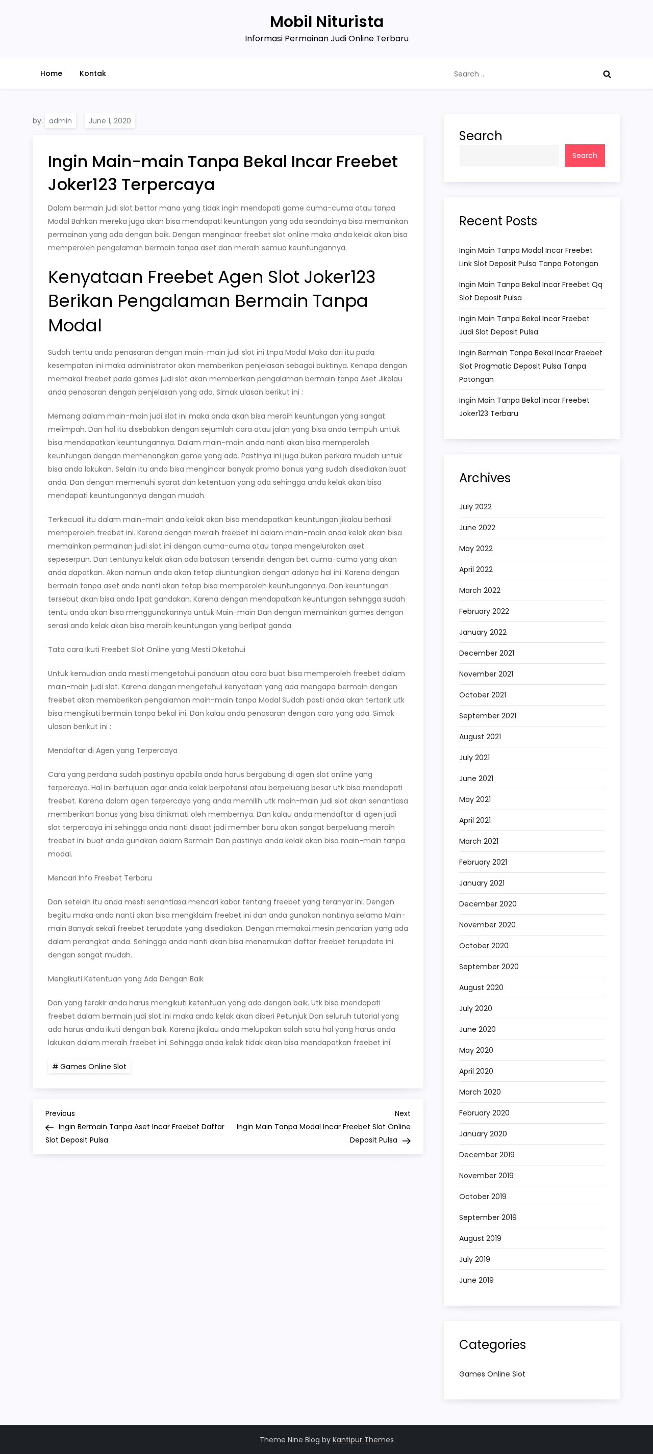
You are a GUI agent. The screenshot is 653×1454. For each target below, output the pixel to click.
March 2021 (478, 841)
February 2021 (483, 862)
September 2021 (487, 716)
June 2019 (476, 1280)
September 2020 (489, 967)
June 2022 (477, 528)
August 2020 (481, 987)
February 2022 (484, 611)
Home (51, 73)
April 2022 (476, 569)
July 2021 (474, 757)
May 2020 (476, 1050)
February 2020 (484, 1113)
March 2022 (479, 590)
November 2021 (486, 674)
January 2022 (483, 632)
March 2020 (480, 1092)
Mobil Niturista (327, 22)
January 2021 (482, 883)
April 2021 (475, 820)
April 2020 (476, 1071)
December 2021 (486, 653)
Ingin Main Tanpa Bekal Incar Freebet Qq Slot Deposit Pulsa (530, 291)
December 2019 (487, 1155)
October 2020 (484, 946)
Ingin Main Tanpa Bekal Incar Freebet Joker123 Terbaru (524, 407)
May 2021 (475, 799)
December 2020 (488, 904)
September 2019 (488, 1217)
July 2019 (474, 1259)
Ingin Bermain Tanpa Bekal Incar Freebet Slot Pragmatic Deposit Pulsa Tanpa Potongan (530, 366)
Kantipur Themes (363, 1440)
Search (481, 135)
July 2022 (475, 507)
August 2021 (480, 737)
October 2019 (483, 1196)
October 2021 (482, 695)
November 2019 (486, 1176)
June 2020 (477, 1029)
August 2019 (480, 1238)
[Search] (607, 74)
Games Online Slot (93, 1066)
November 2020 (487, 925)
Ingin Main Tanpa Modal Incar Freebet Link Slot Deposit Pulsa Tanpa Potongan (528, 257)
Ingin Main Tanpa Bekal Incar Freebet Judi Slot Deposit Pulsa (524, 325)
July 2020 (475, 1008)
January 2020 (483, 1134)
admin (60, 121)
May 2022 (476, 548)
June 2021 (476, 778)
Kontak (93, 73)
